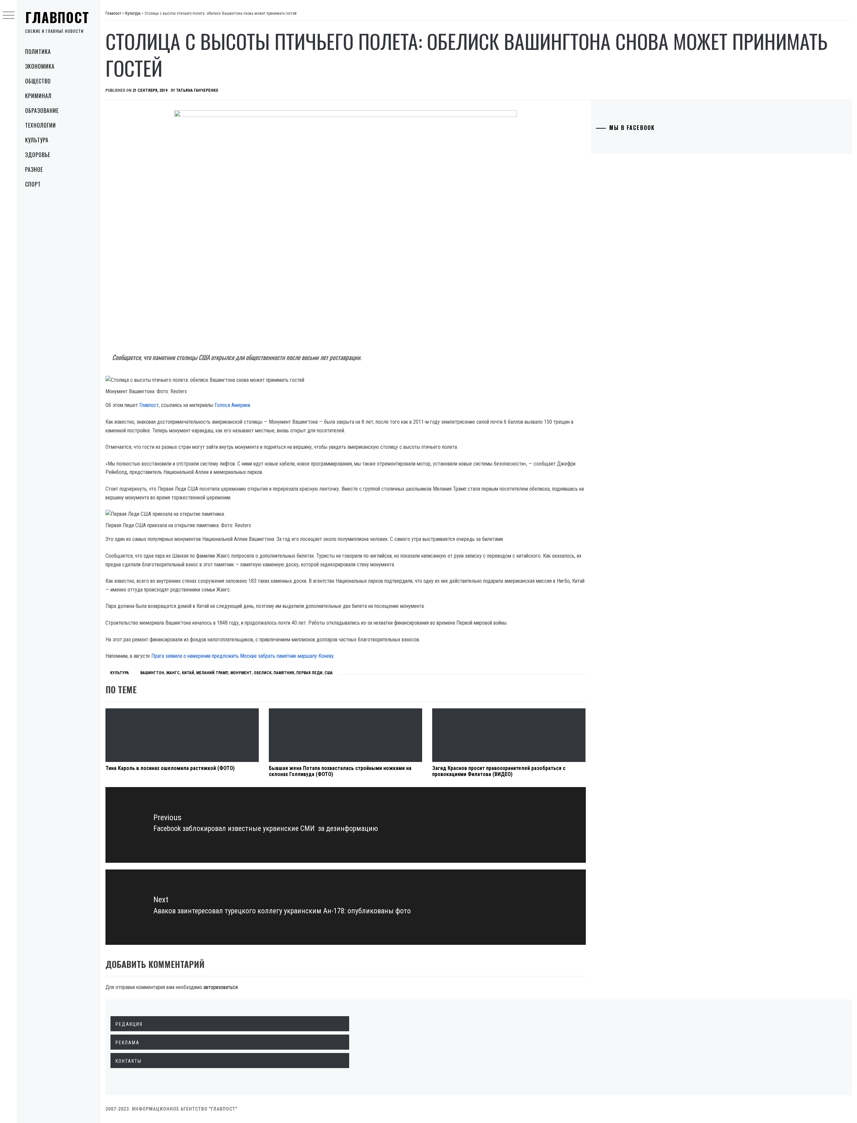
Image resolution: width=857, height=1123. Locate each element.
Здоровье (37, 155)
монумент (241, 673)
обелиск (262, 673)
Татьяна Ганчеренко (197, 90)
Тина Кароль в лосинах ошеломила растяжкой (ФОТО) (170, 768)
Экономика (40, 66)
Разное (34, 169)
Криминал (38, 96)
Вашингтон (152, 673)
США (328, 673)
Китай (188, 673)
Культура (37, 140)
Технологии (40, 125)
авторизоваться (221, 987)
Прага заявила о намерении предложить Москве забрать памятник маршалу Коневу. (243, 656)
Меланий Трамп (212, 673)
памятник (284, 673)
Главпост (57, 17)
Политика (38, 52)
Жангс (173, 673)
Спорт (33, 184)
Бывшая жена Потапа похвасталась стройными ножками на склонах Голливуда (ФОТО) (340, 771)
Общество (38, 81)
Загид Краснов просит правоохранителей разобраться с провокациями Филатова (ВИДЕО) (498, 771)
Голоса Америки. (233, 405)
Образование (42, 111)
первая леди (309, 673)
